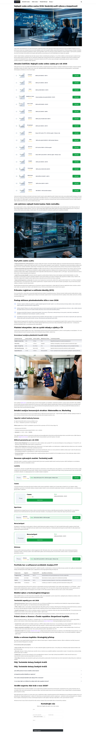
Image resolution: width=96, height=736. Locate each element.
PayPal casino (23, 402)
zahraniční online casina (35, 630)
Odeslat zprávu (37, 730)
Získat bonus (40, 500)
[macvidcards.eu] (17, 1)
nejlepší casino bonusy (23, 436)
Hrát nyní (76, 75)
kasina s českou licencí (48, 621)
